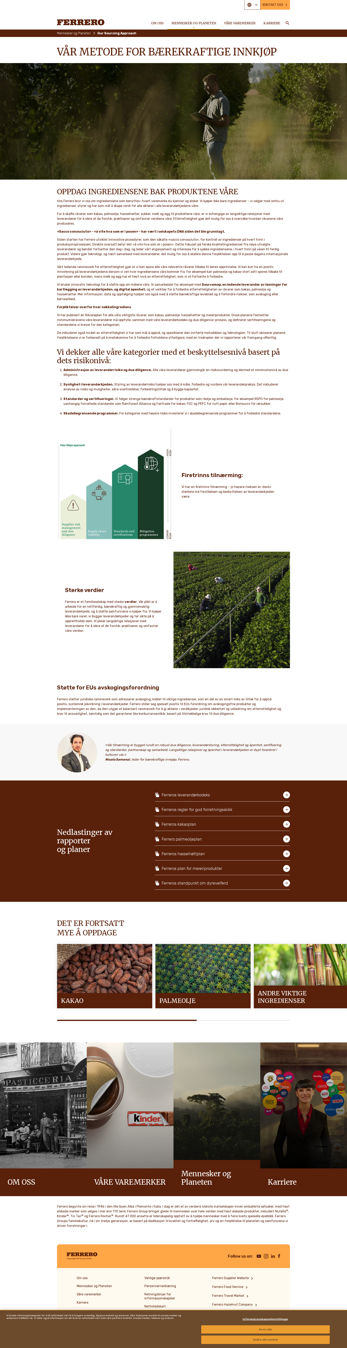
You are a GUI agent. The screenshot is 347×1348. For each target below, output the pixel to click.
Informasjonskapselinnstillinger (265, 1319)
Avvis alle (265, 1329)
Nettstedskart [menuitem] (155, 1306)
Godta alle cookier (265, 1339)
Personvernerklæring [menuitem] (160, 1286)
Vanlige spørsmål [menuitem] (157, 1278)
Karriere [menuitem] (271, 23)
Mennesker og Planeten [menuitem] (193, 23)
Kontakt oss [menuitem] (272, 5)
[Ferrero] (81, 22)
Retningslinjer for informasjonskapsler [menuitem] (159, 1296)
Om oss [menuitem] (157, 23)
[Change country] (252, 5)
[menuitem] (233, 1278)
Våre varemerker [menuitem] (239, 23)
